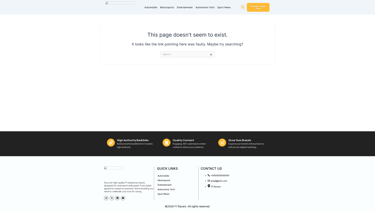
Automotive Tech (205, 7)
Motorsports (167, 7)
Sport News (224, 7)
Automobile (150, 7)
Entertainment (185, 7)
